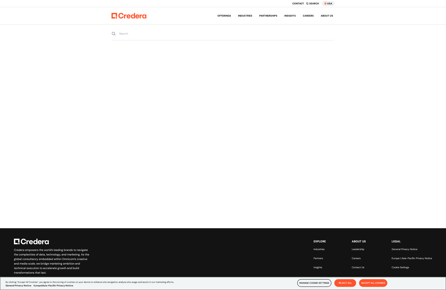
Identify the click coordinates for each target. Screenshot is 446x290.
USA (329, 3)
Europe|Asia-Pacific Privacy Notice (53, 285)
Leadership (358, 249)
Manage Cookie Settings (314, 282)
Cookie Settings (400, 267)
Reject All (345, 282)
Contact (298, 3)
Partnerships (268, 15)
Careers (308, 15)
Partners (318, 258)
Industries (245, 15)
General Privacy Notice (404, 249)
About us (327, 15)
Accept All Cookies (373, 282)
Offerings (224, 15)
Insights (290, 15)
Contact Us (358, 267)
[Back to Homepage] (129, 16)
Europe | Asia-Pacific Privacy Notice (412, 258)
